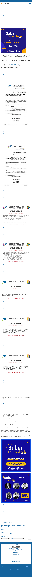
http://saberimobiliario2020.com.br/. (26, 437)
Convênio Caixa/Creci (3, 530)
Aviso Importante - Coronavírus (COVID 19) (6, 533)
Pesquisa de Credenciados (11, 568)
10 (15, 538)
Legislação (18, 569)
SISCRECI (2, 567)
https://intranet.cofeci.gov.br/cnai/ (16, 396)
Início (2, 538)
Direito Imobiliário (18, 570)
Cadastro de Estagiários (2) (11, 570)
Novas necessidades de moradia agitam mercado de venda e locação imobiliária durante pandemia (13, 525)
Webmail (2, 566)
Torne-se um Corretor (11, 569)
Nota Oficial (2, 529)
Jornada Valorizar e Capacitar (4, 523)
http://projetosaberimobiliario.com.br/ (15, 64)
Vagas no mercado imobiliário (28, 567)
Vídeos (17, 568)
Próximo (21, 538)
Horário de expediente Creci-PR (5, 526)
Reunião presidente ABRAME (4, 536)
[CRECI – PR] (5, 3)
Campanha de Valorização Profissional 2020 (6, 522)
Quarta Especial (26, 566)
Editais (9, 571)
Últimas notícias (18, 571)
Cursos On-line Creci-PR (4, 532)
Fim (23, 538)
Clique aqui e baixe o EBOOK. (12, 398)
